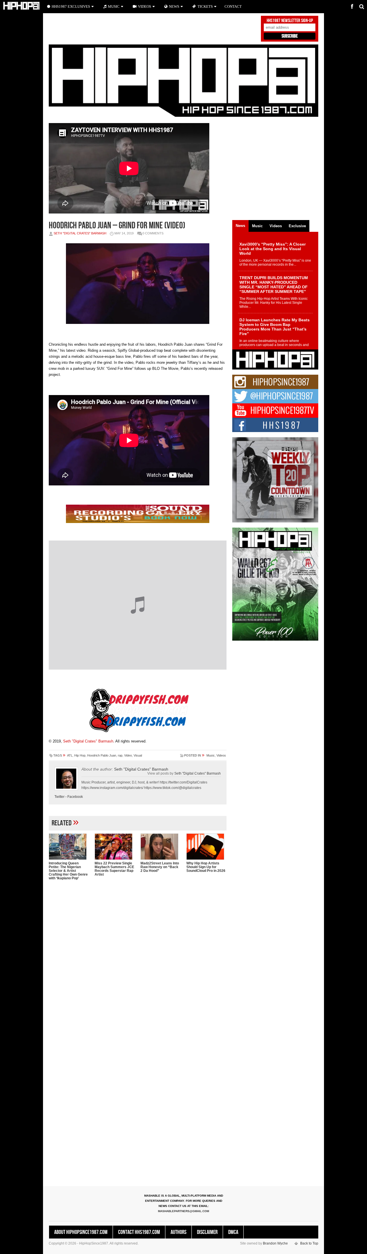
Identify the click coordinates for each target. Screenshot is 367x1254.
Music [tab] (257, 226)
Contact (233, 6)
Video (128, 755)
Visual (138, 755)
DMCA (233, 1232)
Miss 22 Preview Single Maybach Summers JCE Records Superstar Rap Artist (114, 868)
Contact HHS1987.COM (139, 1232)
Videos (221, 755)
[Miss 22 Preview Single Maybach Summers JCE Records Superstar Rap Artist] (115, 846)
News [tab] (240, 225)
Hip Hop (79, 755)
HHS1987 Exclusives (71, 6)
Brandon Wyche (275, 1243)
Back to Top (309, 1243)
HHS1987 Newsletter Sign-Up (290, 21)
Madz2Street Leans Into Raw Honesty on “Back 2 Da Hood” (159, 867)
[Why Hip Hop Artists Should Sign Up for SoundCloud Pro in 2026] (206, 846)
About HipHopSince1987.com (81, 1232)
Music (210, 755)
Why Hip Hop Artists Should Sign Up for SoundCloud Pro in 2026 (205, 867)
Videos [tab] (276, 226)
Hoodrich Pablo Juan (101, 755)
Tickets (205, 6)
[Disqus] (138, 959)
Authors (178, 1232)
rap (120, 755)
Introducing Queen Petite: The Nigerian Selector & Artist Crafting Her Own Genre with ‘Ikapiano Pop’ (68, 870)
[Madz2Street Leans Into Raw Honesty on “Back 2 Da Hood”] (160, 846)
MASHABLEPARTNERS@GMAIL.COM (183, 1211)
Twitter (59, 797)
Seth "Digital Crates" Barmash (80, 233)
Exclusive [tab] (297, 226)
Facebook (75, 797)
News (174, 6)
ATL (70, 755)
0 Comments (152, 233)
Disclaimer (207, 1232)
